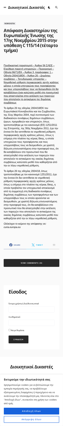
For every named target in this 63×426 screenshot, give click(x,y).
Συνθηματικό (14, 317)
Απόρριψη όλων (32, 419)
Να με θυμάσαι (17, 330)
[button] (5, 7)
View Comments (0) (31, 263)
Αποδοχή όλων (31, 411)
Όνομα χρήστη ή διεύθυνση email (24, 303)
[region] (31, 400)
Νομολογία (10, 23)
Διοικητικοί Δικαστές (26, 7)
